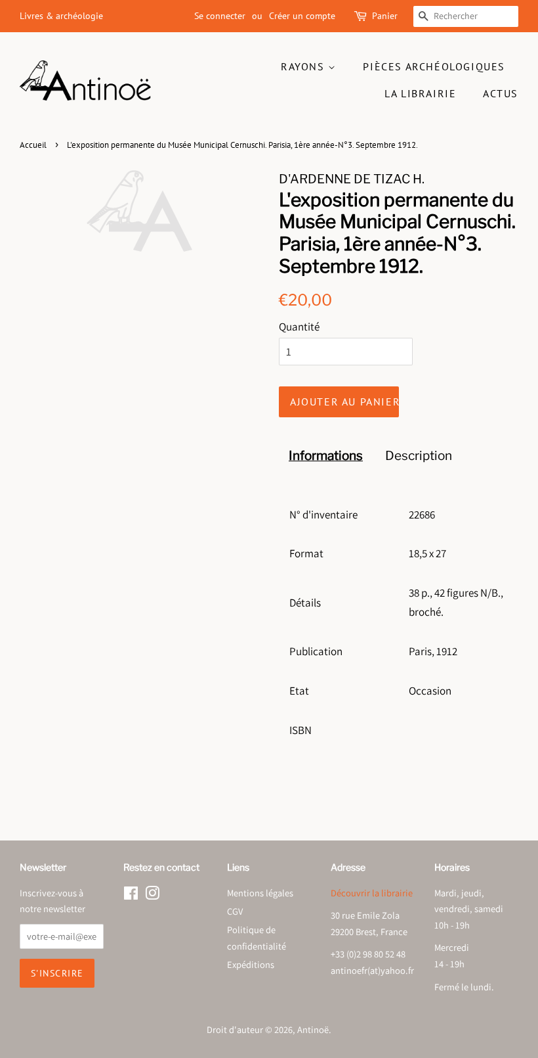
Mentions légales (260, 892)
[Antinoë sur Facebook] (130, 895)
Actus (500, 93)
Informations (326, 455)
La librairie (420, 93)
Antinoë (313, 1029)
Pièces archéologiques (434, 66)
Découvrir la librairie (372, 892)
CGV (235, 911)
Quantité (299, 326)
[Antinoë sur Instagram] (152, 895)
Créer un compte (302, 16)
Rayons (304, 66)
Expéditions (250, 964)
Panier (385, 16)
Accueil (33, 144)
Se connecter (219, 16)
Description (418, 455)
